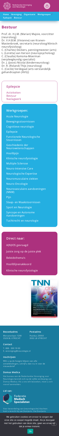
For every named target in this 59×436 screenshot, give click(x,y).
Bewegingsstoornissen (20, 121)
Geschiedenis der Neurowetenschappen (20, 146)
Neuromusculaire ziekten (22, 178)
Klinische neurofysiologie (22, 158)
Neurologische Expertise (21, 173)
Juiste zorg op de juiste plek (23, 251)
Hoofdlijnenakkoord (18, 264)
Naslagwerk (13, 99)
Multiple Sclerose (17, 163)
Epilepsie (12, 131)
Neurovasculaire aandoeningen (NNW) (26, 190)
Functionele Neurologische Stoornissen (23, 138)
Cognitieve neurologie (20, 126)
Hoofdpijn (12, 153)
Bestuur (11, 96)
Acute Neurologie (17, 116)
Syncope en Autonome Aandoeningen (20, 214)
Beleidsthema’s (15, 258)
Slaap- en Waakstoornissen (23, 202)
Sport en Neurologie (19, 207)
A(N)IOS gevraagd (17, 245)
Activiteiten (13, 92)
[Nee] (54, 424)
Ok (30, 431)
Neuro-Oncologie (17, 184)
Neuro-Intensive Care (19, 168)
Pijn (8, 197)
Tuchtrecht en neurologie (22, 220)
